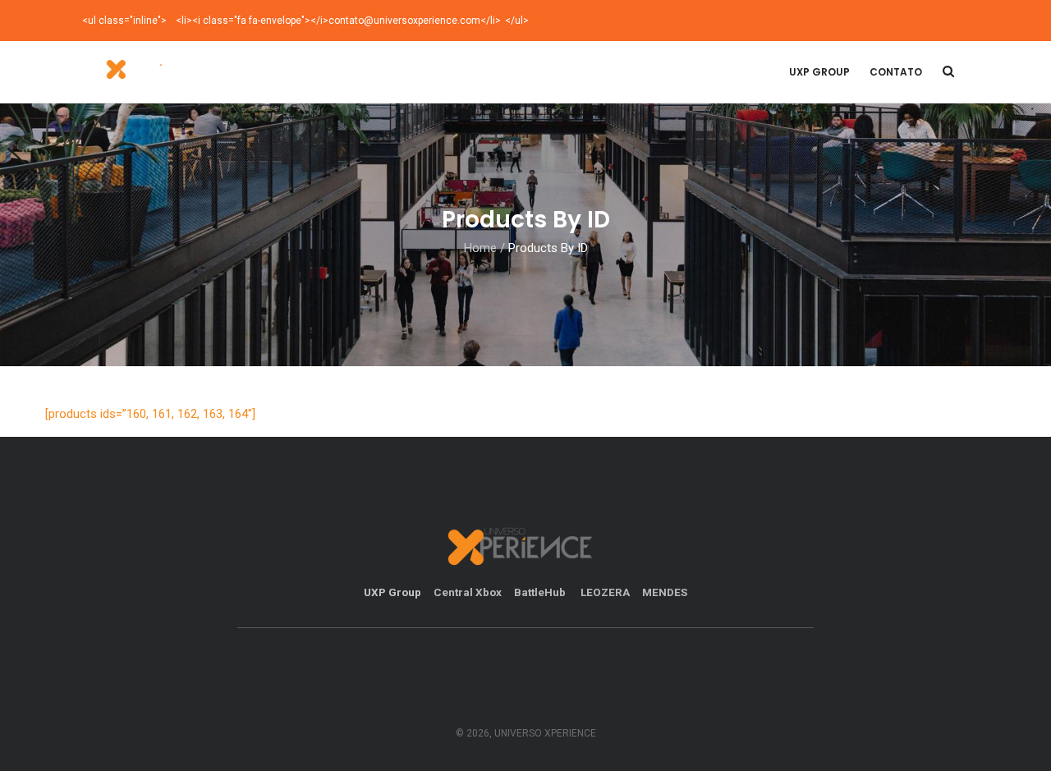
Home (480, 248)
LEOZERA (605, 592)
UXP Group (819, 72)
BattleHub (541, 592)
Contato (896, 72)
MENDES (664, 592)
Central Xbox (468, 592)
